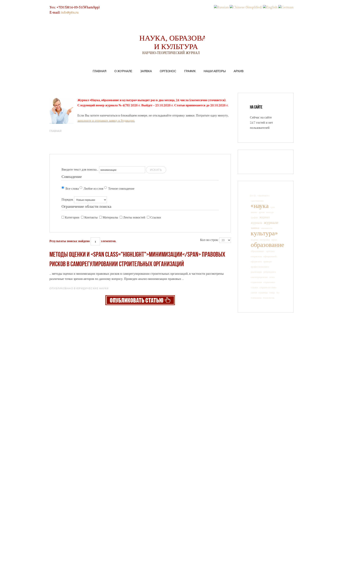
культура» (264, 233)
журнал (264, 217)
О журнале (123, 71)
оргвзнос (270, 251)
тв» (278, 292)
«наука (260, 206)
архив (262, 212)
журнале (271, 222)
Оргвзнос (168, 71)
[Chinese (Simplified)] (246, 7)
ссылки (254, 287)
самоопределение (259, 277)
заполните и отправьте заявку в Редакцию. (106, 121)
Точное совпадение (121, 189)
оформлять (256, 261)
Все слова (72, 189)
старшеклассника (267, 287)
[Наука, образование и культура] (140, 300)
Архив (239, 71)
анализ (254, 212)
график (254, 217)
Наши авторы (215, 71)
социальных (269, 282)
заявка (255, 228)
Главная (99, 71)
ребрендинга (269, 272)
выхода (270, 212)
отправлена (256, 256)
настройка (265, 239)
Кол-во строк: (209, 240)
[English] (270, 7)
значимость (266, 228)
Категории (72, 217)
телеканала (256, 297)
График (190, 71)
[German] (286, 7)
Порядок (67, 200)
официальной (270, 256)
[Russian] (221, 7)
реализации (256, 272)
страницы (263, 292)
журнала (256, 223)
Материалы (110, 217)
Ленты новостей (134, 217)
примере (267, 261)
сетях (272, 277)
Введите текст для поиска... (80, 170)
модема (254, 239)
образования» (257, 251)
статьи (254, 292)
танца (272, 292)
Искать (156, 169)
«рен (272, 207)
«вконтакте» (263, 195)
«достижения (257, 200)
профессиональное (260, 266)
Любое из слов (93, 189)
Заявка (146, 71)
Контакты (91, 217)
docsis (253, 195)
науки (274, 239)
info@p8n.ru (70, 13)
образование (267, 245)
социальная (256, 282)
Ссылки (155, 217)
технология (268, 297)
